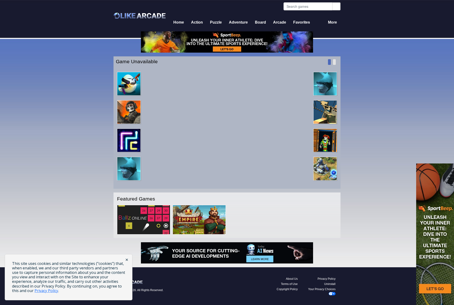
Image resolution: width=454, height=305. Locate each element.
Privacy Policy (327, 278)
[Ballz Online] (143, 219)
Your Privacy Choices (322, 289)
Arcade (279, 22)
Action (197, 22)
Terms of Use (289, 284)
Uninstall (330, 284)
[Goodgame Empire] (199, 219)
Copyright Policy (287, 289)
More (332, 22)
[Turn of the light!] (334, 62)
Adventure (238, 22)
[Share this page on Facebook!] (329, 62)
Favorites (301, 22)
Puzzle (216, 22)
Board (260, 22)
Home (178, 22)
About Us (292, 278)
